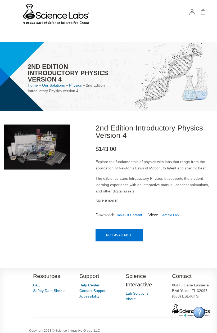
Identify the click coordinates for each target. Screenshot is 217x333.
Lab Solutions (137, 293)
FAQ (36, 285)
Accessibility (89, 296)
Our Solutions (53, 85)
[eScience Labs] (56, 21)
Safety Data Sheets (49, 291)
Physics (75, 85)
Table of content (129, 215)
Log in (192, 13)
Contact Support (93, 291)
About (130, 299)
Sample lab (169, 215)
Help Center (89, 285)
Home (33, 85)
